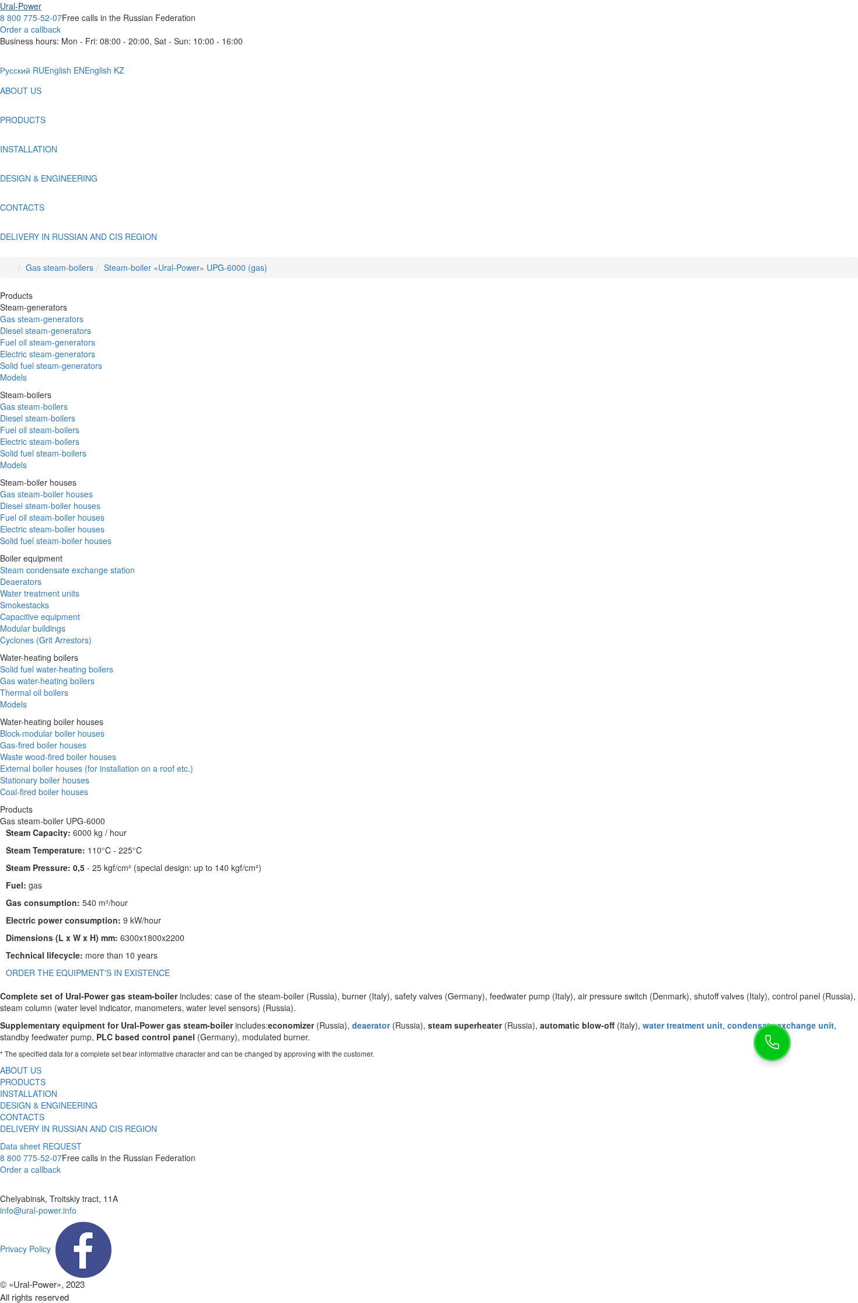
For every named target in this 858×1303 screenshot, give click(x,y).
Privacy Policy (25, 1249)
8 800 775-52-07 (31, 17)
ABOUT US (20, 90)
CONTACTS (22, 207)
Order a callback (30, 29)
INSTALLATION (28, 149)
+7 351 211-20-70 (33, 1187)
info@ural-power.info (38, 1210)
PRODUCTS (23, 120)
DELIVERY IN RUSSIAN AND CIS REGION (78, 236)
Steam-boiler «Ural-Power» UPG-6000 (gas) (185, 267)
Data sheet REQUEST (41, 1146)
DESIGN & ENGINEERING (48, 178)
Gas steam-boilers (59, 267)
